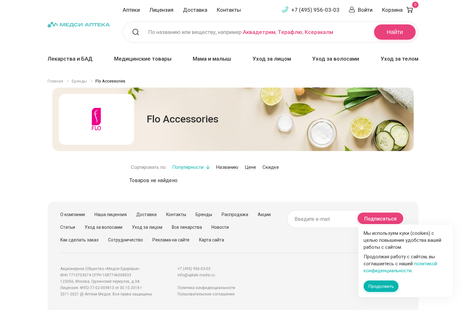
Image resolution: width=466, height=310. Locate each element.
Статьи (67, 227)
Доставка (195, 10)
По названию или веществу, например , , (240, 32)
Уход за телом (399, 59)
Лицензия (161, 10)
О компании (72, 214)
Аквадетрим (259, 32)
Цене (250, 167)
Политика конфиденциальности (206, 288)
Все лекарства (187, 227)
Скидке (270, 167)
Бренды (204, 214)
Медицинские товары (143, 59)
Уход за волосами (335, 59)
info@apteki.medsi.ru (196, 275)
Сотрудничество (125, 239)
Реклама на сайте (171, 239)
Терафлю (290, 32)
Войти (365, 10)
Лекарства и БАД (70, 59)
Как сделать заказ (79, 239)
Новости (220, 227)
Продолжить (381, 286)
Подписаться (380, 219)
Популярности (188, 167)
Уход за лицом (272, 59)
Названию (227, 167)
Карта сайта (211, 239)
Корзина (399, 10)
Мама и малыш (212, 59)
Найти (395, 32)
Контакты (229, 10)
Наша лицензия (110, 214)
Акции (264, 214)
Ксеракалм (319, 32)
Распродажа (235, 214)
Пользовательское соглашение (206, 294)
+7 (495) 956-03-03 (315, 10)
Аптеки (131, 10)
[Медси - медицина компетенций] (79, 24)
